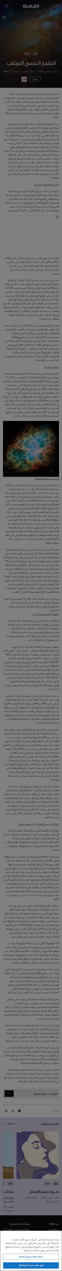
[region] (31, 1251)
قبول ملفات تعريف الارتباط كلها (31, 1265)
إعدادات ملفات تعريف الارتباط (31, 1257)
